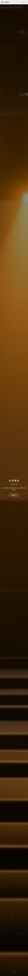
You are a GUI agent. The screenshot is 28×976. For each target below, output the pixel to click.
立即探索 (13, 495)
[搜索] (22, 2)
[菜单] (25, 2)
